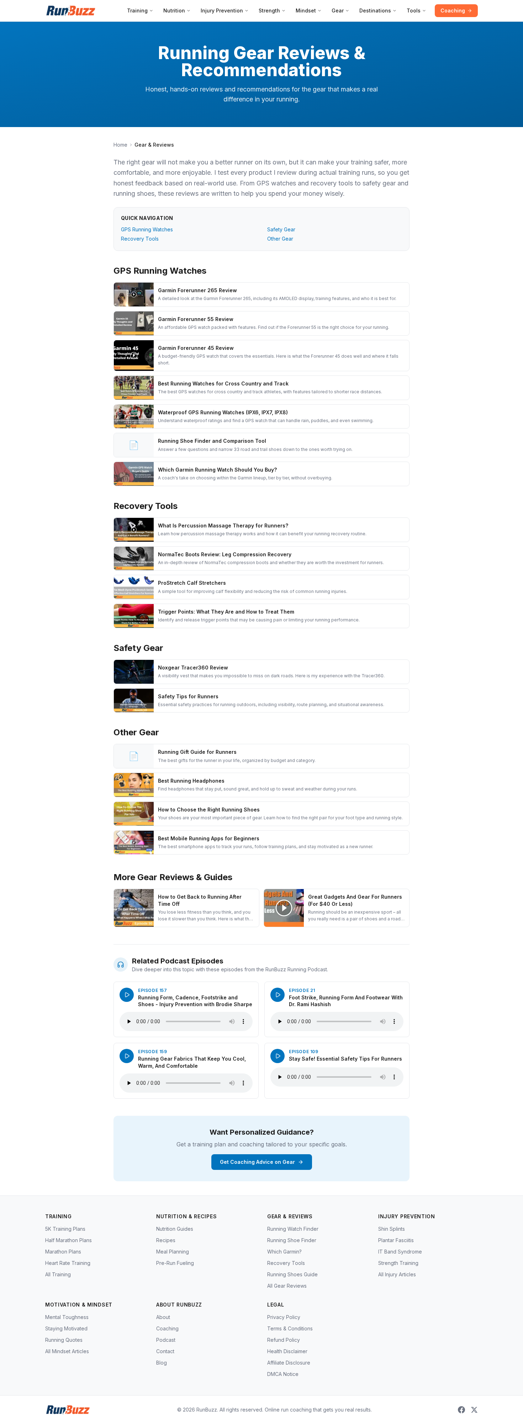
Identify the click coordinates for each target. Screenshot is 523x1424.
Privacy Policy (283, 1317)
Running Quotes (64, 1340)
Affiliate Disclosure (288, 1363)
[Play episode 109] (277, 1056)
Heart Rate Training (67, 1263)
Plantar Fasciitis (396, 1240)
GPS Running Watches (147, 229)
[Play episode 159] (127, 1056)
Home (120, 145)
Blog (161, 1363)
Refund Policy (283, 1340)
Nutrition (174, 10)
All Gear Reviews (287, 1286)
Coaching (452, 10)
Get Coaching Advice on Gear (257, 1162)
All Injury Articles (397, 1274)
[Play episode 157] (127, 995)
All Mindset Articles (67, 1351)
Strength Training (398, 1263)
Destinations (375, 10)
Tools (414, 10)
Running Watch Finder (292, 1229)
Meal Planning (172, 1252)
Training (137, 10)
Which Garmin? (284, 1252)
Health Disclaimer (287, 1351)
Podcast (165, 1340)
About (163, 1317)
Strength (269, 10)
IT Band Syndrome (400, 1252)
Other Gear (280, 239)
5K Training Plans (65, 1229)
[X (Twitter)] (474, 1409)
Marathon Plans (63, 1252)
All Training (58, 1274)
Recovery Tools (140, 239)
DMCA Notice (283, 1374)
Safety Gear (281, 229)
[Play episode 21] (277, 995)
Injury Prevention (222, 10)
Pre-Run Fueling (175, 1263)
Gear (338, 10)
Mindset (306, 10)
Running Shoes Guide (292, 1274)
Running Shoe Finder (291, 1240)
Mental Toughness (67, 1317)
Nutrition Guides (174, 1229)
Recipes (165, 1240)
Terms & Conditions (290, 1328)
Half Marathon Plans (68, 1240)
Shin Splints (391, 1229)
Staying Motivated (66, 1328)
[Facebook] (461, 1409)
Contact (165, 1351)
